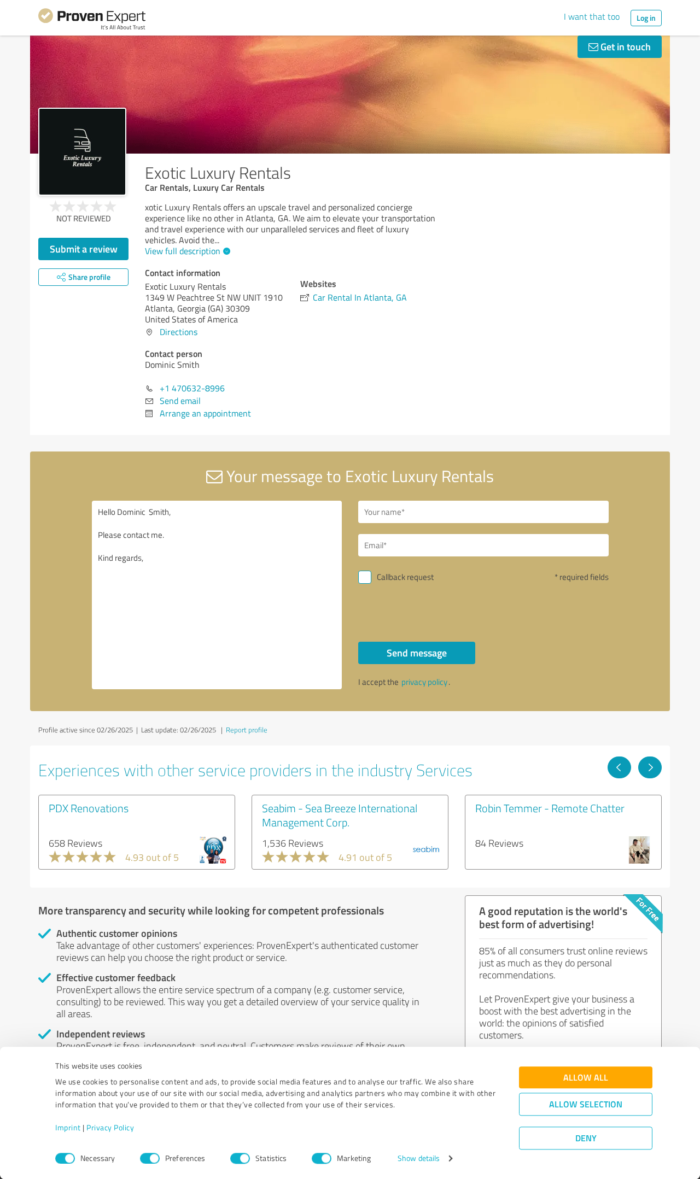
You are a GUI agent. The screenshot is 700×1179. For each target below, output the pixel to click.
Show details (419, 1158)
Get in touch (624, 46)
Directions (178, 332)
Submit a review (84, 249)
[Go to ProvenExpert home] (91, 20)
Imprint (68, 1128)
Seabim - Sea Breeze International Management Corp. (339, 815)
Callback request (405, 577)
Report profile (246, 730)
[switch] (150, 1158)
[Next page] (650, 767)
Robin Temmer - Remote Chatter (550, 808)
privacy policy (424, 682)
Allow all (585, 1077)
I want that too (592, 16)
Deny (586, 1138)
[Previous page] (619, 767)
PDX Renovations (89, 808)
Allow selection (585, 1104)
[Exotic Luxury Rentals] (82, 152)
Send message (417, 653)
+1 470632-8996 (192, 388)
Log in (646, 18)
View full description (182, 251)
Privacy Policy (110, 1128)
